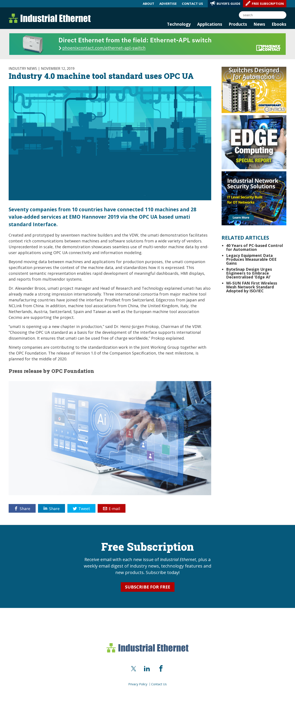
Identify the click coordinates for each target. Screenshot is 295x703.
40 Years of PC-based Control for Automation (254, 247)
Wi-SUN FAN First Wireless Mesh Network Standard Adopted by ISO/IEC (251, 286)
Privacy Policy (137, 684)
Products (238, 24)
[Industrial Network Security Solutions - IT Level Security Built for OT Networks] (254, 197)
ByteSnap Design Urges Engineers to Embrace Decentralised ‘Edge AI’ (249, 273)
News (259, 24)
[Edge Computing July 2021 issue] (254, 141)
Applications (209, 24)
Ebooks (279, 24)
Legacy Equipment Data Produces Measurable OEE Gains (251, 259)
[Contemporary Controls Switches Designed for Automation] (254, 89)
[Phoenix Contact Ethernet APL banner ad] (147, 43)
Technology (179, 24)
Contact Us (159, 684)
